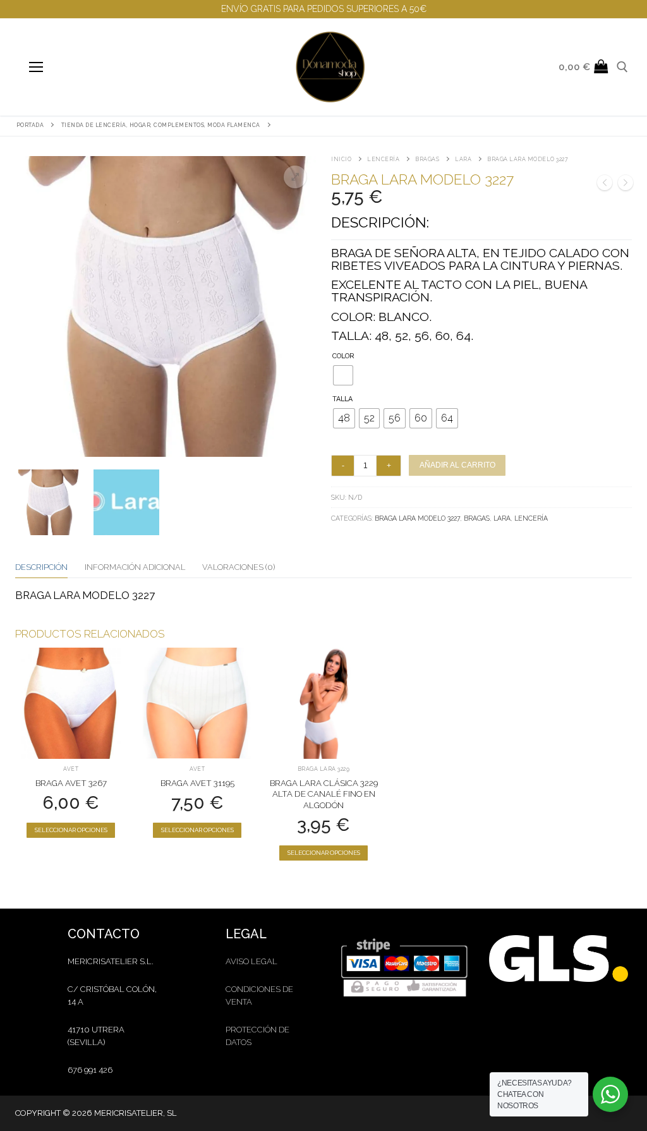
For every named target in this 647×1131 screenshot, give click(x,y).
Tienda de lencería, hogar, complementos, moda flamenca (160, 125)
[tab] (41, 567)
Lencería (383, 159)
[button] (295, 177)
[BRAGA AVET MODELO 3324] (604, 184)
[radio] (343, 375)
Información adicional (135, 567)
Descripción (41, 567)
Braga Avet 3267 (71, 783)
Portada (30, 125)
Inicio (341, 159)
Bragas (427, 159)
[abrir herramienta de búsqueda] (622, 67)
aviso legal (251, 961)
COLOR (343, 356)
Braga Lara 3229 (324, 769)
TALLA (342, 399)
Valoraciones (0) (238, 567)
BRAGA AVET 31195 (197, 783)
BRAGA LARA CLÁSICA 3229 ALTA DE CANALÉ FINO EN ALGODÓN (324, 794)
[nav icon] (35, 66)
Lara (463, 159)
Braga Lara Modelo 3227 (417, 518)
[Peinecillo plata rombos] (625, 184)
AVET (70, 769)
